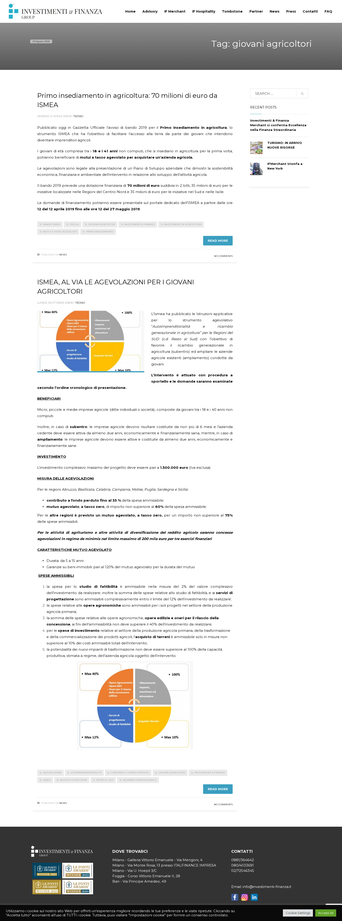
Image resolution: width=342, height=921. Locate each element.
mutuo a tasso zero (73, 780)
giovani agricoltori (101, 224)
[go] (302, 94)
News (63, 254)
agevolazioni (52, 772)
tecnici (78, 116)
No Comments (223, 256)
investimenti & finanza (139, 224)
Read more (218, 240)
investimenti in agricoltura (182, 224)
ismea (47, 780)
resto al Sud (105, 780)
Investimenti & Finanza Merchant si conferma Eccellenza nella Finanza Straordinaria (278, 125)
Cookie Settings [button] (298, 913)
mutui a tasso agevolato (60, 231)
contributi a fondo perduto (130, 772)
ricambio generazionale (140, 780)
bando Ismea (51, 224)
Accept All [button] (325, 913)
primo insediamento (100, 231)
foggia (74, 224)
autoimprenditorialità (86, 772)
